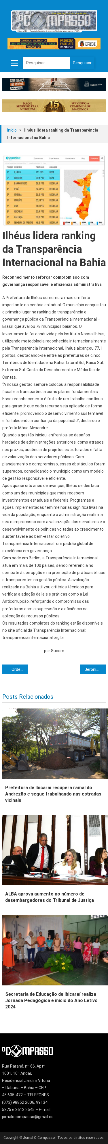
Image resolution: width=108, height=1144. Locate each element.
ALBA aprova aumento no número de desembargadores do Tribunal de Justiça (49, 897)
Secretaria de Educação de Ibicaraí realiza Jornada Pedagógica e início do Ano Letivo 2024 (51, 1000)
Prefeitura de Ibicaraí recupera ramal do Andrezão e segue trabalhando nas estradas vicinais (53, 794)
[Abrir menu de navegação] (14, 63)
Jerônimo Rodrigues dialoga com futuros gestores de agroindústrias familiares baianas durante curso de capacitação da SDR (95, 669)
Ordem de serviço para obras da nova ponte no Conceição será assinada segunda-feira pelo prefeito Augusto (20, 669)
